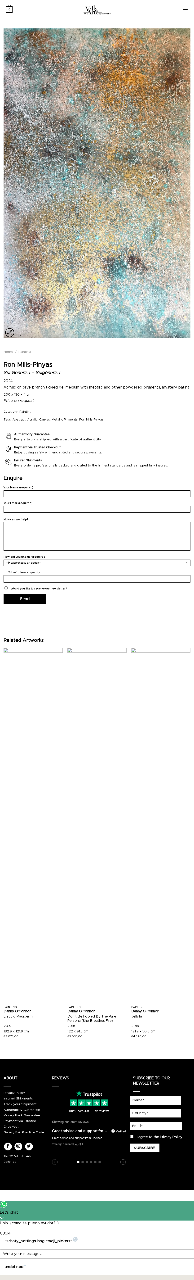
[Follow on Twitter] (29, 1147)
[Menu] (185, 9)
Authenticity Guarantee (22, 1110)
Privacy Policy (14, 1093)
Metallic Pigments (65, 419)
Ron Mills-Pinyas (91, 419)
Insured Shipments (18, 1098)
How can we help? (16, 519)
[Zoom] (9, 332)
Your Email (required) (18, 503)
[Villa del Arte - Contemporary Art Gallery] (97, 9)
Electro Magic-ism (18, 1016)
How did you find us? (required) (25, 557)
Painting (24, 351)
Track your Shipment (20, 1104)
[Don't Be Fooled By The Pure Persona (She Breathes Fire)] (97, 825)
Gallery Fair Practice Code (24, 1132)
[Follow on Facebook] (8, 1147)
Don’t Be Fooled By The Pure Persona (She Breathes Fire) (91, 1019)
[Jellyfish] (160, 825)
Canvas (44, 419)
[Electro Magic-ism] (33, 825)
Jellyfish (138, 1016)
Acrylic (32, 419)
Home (8, 351)
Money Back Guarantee (22, 1115)
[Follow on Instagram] (18, 1147)
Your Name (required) (18, 487)
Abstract (19, 419)
